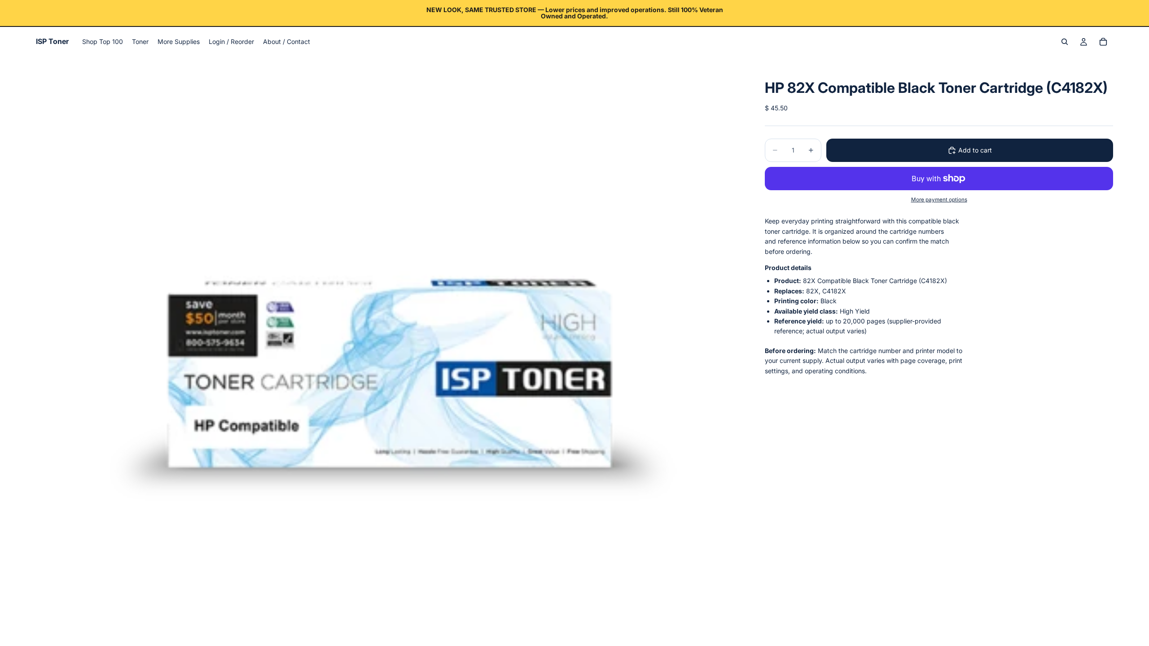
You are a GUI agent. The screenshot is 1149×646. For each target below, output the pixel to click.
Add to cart (975, 150)
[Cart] (1103, 42)
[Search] (1064, 42)
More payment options (939, 199)
